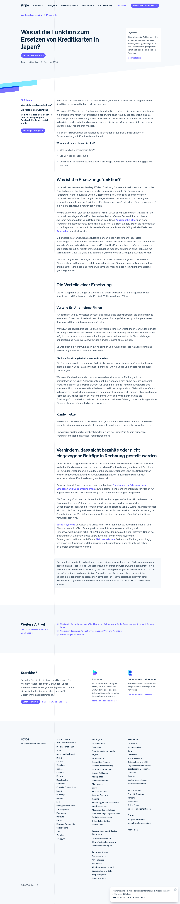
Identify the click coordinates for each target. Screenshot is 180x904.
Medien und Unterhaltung (103, 810)
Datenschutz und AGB (138, 762)
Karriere (131, 797)
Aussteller (62, 230)
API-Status (97, 863)
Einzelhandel (97, 824)
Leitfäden (132, 743)
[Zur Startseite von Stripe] (24, 739)
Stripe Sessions (135, 758)
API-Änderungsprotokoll (103, 867)
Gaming (95, 798)
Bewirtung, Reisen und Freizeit (105, 802)
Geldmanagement (100, 780)
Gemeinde (132, 754)
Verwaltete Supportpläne (139, 823)
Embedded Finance (101, 762)
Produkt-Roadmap (136, 794)
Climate (60, 768)
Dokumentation (99, 856)
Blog (130, 751)
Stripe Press (133, 805)
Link (58, 802)
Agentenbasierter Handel (103, 751)
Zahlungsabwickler (126, 219)
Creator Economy (100, 795)
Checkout (61, 765)
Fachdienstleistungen (102, 817)
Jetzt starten (29, 701)
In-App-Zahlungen (100, 773)
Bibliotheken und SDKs (102, 871)
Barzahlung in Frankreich (72, 634)
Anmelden (122, 5)
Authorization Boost (66, 754)
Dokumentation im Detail (140, 694)
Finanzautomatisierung (102, 765)
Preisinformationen (65, 746)
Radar (59, 820)
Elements (61, 783)
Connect (60, 772)
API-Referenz (98, 859)
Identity (60, 791)
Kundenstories (134, 747)
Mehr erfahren (135, 57)
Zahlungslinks (63, 809)
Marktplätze (97, 776)
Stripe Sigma (62, 827)
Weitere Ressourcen (137, 783)
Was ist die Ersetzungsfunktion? (36, 105)
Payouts (60, 816)
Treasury (61, 838)
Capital (60, 761)
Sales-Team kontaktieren (144, 5)
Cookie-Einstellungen (137, 780)
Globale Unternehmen (102, 769)
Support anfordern (136, 819)
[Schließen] (175, 890)
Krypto (60, 776)
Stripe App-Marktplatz (102, 838)
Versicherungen (99, 806)
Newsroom (133, 801)
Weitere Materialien (32, 14)
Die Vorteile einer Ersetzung (34, 109)
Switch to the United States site (128, 897)
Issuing (60, 798)
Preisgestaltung (105, 5)
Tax (58, 831)
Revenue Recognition (66, 824)
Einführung (26, 100)
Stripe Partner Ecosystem (104, 842)
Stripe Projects (99, 874)
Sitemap (131, 776)
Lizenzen (132, 772)
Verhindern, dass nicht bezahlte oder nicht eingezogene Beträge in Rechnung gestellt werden (36, 118)
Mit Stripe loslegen (32, 55)
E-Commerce (98, 758)
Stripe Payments (66, 524)
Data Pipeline (63, 780)
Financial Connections (66, 787)
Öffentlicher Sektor (101, 821)
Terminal (60, 835)
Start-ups (96, 747)
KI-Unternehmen (99, 791)
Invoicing (61, 794)
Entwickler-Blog (99, 878)
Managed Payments (66, 805)
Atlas (59, 750)
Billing (59, 757)
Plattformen (97, 784)
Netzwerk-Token (105, 539)
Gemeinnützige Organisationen (106, 813)
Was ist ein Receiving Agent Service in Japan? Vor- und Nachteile (91, 630)
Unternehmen (98, 743)
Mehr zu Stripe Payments (104, 700)
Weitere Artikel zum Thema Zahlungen (34, 631)
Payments (51, 14)
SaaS (94, 787)
